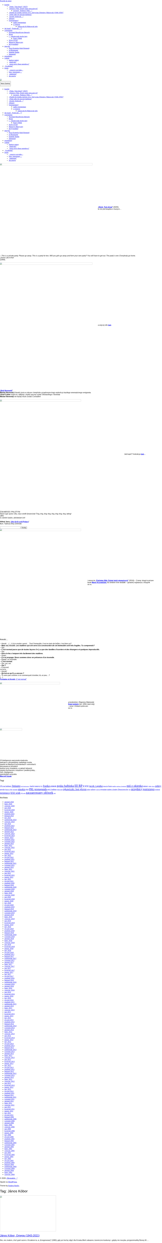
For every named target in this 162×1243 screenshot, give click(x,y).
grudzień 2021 (9, 859)
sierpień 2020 (9, 891)
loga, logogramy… (15, 72)
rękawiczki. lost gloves (75, 789)
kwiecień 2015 (9, 1014)
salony (93, 789)
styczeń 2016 (9, 1000)
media (114, 786)
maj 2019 (7, 921)
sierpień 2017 (9, 962)
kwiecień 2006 (9, 1131)
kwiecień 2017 (9, 970)
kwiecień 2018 (9, 946)
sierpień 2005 (9, 1147)
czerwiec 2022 (9, 847)
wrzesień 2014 (9, 1028)
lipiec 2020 (8, 893)
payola (2, 789)
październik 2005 (10, 1143)
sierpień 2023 (9, 832)
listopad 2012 (9, 1071)
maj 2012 (7, 1083)
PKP (27, 789)
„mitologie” (13, 74)
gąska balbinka (65, 785)
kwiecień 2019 (9, 923)
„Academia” (8, 66)
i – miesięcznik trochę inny (18, 36)
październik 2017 (10, 958)
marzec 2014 (8, 1040)
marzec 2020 (8, 901)
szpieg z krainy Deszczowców (117, 789)
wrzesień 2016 (9, 984)
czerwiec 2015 (9, 1010)
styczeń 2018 (9, 952)
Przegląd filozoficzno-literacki (19, 32)
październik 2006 (10, 1119)
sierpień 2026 (9, 802)
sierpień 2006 (9, 1123)
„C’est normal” (13, 679)
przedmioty (8, 56)
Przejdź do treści (5, 1)
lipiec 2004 (8, 1172)
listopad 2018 (9, 933)
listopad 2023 (9, 828)
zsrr (55, 793)
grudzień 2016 (9, 978)
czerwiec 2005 (9, 1151)
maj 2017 (7, 968)
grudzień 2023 (9, 826)
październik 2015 (10, 1004)
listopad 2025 (9, 816)
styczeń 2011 (8, 1115)
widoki (6, 58)
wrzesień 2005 (9, 1145)
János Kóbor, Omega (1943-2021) (20, 1235)
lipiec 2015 (8, 1008)
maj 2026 (7, 808)
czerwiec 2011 (9, 1105)
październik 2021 (10, 863)
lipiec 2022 (8, 845)
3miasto (16, 785)
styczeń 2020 (9, 905)
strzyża (98, 789)
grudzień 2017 (9, 954)
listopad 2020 (9, 885)
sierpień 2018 (9, 939)
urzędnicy (136, 789)
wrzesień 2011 (9, 1099)
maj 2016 (7, 992)
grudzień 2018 (9, 931)
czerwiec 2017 (9, 966)
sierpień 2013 (9, 1054)
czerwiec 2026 (9, 806)
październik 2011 (10, 1097)
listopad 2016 (9, 980)
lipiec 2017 (8, 964)
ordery (158, 786)
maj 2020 (7, 897)
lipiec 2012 (8, 1079)
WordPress (12, 1182)
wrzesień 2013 (9, 1052)
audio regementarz (19, 22)
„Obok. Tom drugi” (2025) (18, 7)
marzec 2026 (8, 812)
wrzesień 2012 (9, 1075)
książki (6, 5)
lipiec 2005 (8, 1149)
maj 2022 (7, 849)
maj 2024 (7, 824)
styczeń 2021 (9, 881)
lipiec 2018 (8, 941)
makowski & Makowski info (28, 26)
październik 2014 (10, 1026)
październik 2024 (10, 820)
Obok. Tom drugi (105, 207)
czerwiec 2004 (9, 1174)
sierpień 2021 (9, 867)
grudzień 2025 (9, 814)
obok (150, 786)
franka (46, 785)
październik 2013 (10, 1050)
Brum (11, 34)
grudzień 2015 (9, 1002)
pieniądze (15, 789)
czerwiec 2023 (9, 834)
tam (142, 454)
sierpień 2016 (9, 986)
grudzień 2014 (9, 1022)
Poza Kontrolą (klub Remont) (19, 48)
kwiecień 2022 (9, 851)
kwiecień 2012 (9, 1085)
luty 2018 (7, 950)
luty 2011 (7, 1113)
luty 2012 (7, 1089)
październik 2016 (10, 982)
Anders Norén (13, 1186)
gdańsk (53, 786)
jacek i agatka (96, 786)
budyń (32, 786)
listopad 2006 (9, 1117)
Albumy (12, 18)
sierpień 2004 (9, 1170)
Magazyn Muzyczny (16, 42)
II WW (86, 786)
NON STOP (13, 40)
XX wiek (23, 793)
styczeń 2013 (9, 1067)
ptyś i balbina (52, 789)
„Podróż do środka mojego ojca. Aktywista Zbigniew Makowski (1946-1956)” (36, 13)
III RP (78, 785)
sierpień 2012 (9, 1077)
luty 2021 (7, 879)
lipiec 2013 (8, 1055)
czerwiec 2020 (9, 895)
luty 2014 (7, 1042)
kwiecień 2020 (9, 899)
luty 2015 (7, 1018)
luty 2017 (7, 974)
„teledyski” (13, 62)
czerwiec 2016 (9, 990)
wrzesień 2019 (9, 913)
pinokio (21, 789)
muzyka (7, 46)
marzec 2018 (8, 948)
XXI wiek (15, 792)
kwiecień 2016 (9, 994)
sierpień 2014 (9, 1030)
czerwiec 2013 (9, 1057)
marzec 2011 (8, 1111)
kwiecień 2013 (9, 1061)
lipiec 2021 (8, 869)
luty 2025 (7, 818)
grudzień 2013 (9, 1046)
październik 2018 (10, 935)
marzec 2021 (8, 877)
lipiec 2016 (8, 988)
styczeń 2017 (9, 976)
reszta (6, 68)
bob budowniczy (25, 786)
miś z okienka (135, 785)
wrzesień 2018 (9, 937)
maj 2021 (7, 873)
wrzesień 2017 (9, 960)
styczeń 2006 (9, 1137)
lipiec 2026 (8, 804)
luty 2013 (7, 1065)
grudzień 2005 (9, 1139)
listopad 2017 (9, 956)
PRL (31, 789)
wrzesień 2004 (9, 1168)
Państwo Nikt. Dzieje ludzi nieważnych (112, 580)
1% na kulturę (5, 786)
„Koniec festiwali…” (16, 17)
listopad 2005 (9, 1141)
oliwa (153, 786)
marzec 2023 (8, 838)
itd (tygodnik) (13, 44)
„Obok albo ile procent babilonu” (20, 15)
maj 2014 (7, 1036)
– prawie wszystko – (16, 70)
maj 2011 (7, 1107)
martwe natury (14, 60)
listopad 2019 (9, 909)
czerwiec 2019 (9, 919)
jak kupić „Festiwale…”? (13, 28)
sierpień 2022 (9, 843)
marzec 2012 (8, 1087)
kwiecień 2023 (9, 836)
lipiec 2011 (8, 1103)
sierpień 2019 (9, 915)
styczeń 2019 (9, 929)
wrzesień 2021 (9, 865)
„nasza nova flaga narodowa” (19, 64)
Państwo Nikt (8, 789)
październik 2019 (10, 911)
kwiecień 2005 (9, 1155)
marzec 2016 (8, 996)
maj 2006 (7, 1129)
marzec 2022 (8, 853)
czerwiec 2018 (9, 943)
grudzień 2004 (9, 1163)
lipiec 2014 (8, 1032)
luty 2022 (7, 855)
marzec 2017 (8, 972)
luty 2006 (7, 1135)
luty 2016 (7, 998)
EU (42, 786)
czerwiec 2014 (9, 1034)
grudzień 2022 (9, 839)
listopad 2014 (9, 1024)
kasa (110, 786)
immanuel (12, 54)
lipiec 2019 (8, 917)
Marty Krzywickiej (99, 582)
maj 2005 (7, 1153)
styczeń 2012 (9, 1091)
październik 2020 (10, 887)
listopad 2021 (9, 861)
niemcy (145, 786)
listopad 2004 (9, 1164)
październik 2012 (10, 1073)
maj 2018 (7, 945)
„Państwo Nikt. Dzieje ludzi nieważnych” (23, 9)
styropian (103, 789)
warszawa (149, 789)
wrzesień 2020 (9, 889)
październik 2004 (10, 1166)
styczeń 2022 (9, 857)
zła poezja (12, 76)
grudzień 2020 (9, 883)
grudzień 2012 (9, 1069)
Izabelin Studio (14, 52)
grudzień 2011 (9, 1093)
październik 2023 (10, 830)
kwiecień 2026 (9, 810)
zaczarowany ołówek (39, 792)
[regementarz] (13, 20)
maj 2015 (7, 1012)
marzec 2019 (8, 925)
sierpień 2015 (9, 1006)
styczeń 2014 (9, 1044)
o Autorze (16, 24)
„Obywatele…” (11, 1178)
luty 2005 (7, 1159)
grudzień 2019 (9, 907)
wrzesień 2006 (9, 1121)
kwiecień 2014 (9, 1038)
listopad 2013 (9, 1048)
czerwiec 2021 (9, 871)
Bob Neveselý (6, 391)
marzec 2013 (8, 1063)
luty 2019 (7, 927)
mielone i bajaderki (121, 786)
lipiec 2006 (8, 1125)
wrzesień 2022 (9, 841)
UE (130, 789)
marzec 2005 (8, 1157)
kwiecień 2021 (9, 875)
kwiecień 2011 (9, 1109)
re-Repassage (13, 50)
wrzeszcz (5, 792)
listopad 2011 (9, 1095)
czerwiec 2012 (9, 1081)
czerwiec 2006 (9, 1127)
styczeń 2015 (9, 1020)
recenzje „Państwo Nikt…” (22, 11)
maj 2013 (7, 1059)
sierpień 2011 (9, 1101)
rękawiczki (60, 789)
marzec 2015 (8, 1016)
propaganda (40, 789)
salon (88, 789)
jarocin (105, 786)
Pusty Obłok (17, 38)
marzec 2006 (8, 1133)
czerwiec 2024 (9, 822)
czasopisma (8, 30)
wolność (157, 789)
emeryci (37, 786)
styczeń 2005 (9, 1161)
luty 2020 (7, 903)
